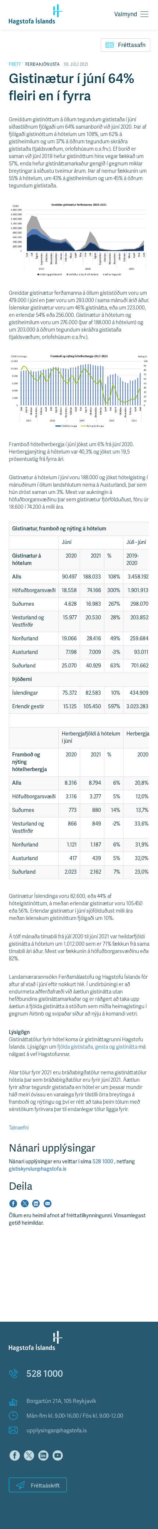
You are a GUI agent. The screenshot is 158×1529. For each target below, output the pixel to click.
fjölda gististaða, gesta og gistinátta (97, 1047)
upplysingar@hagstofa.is (56, 1430)
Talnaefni (19, 1128)
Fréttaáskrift (45, 1486)
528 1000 (103, 1162)
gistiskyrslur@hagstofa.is (38, 1169)
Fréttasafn (132, 45)
